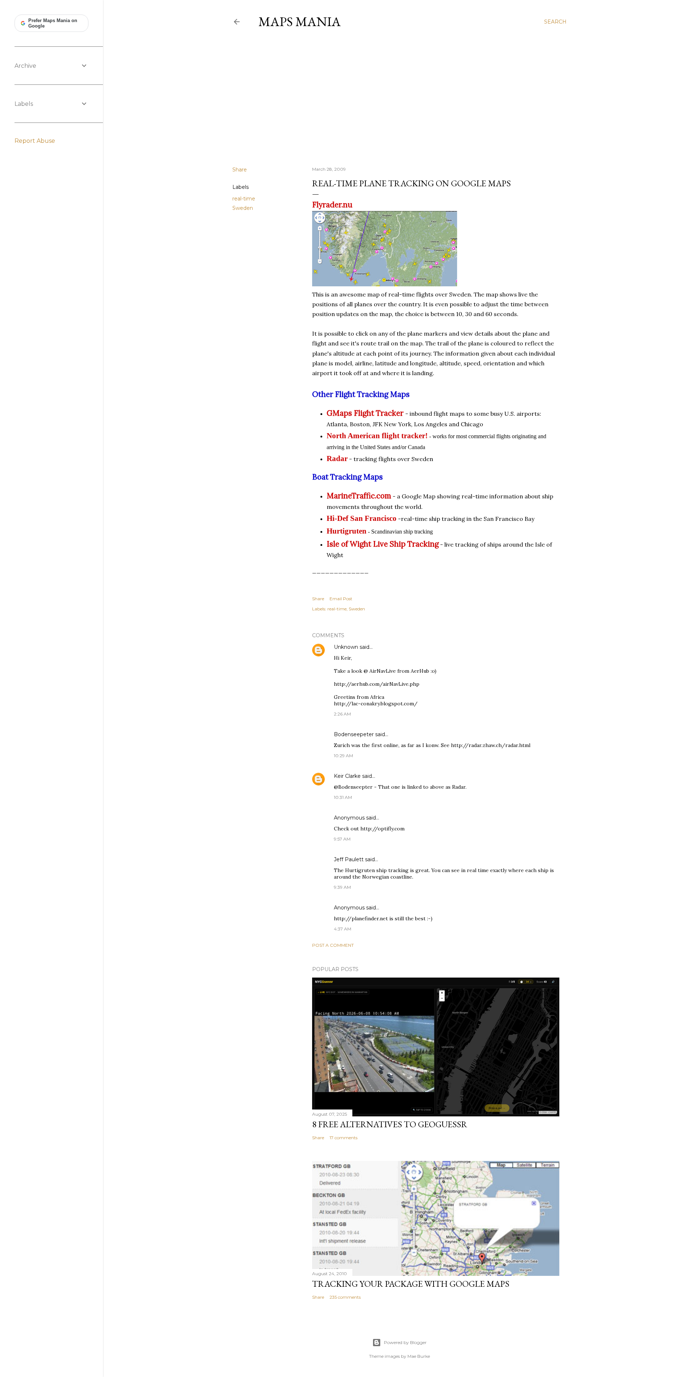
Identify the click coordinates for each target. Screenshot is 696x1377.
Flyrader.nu (332, 205)
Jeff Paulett (349, 859)
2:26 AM (342, 714)
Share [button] (239, 169)
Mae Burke (418, 1356)
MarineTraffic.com (359, 496)
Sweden (242, 208)
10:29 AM (343, 755)
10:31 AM (343, 797)
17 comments (343, 1137)
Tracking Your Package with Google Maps (410, 1283)
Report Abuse (34, 140)
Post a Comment (333, 945)
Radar (337, 458)
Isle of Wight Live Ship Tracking (383, 544)
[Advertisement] (399, 97)
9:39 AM (342, 887)
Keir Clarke (347, 776)
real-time (243, 198)
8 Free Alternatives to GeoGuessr (389, 1124)
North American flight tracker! (377, 435)
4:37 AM (342, 929)
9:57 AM (342, 839)
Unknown (346, 647)
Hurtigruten (346, 531)
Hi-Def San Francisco (362, 518)
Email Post (341, 598)
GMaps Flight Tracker (365, 413)
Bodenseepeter (354, 734)
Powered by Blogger (405, 1342)
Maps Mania (299, 21)
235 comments (345, 1297)
